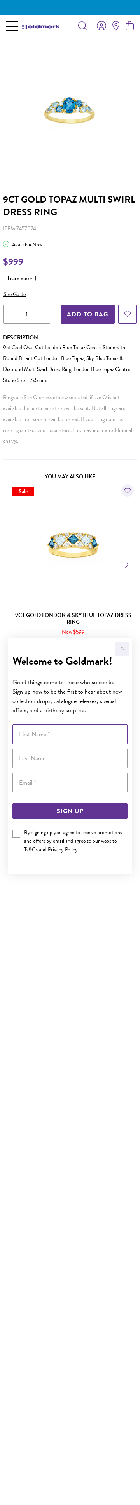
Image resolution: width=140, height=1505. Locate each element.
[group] (70, 7)
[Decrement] (9, 314)
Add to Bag (87, 314)
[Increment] (44, 314)
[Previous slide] (12, 564)
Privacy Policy (63, 849)
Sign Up (70, 811)
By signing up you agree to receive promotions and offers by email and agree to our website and (73, 841)
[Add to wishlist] (127, 314)
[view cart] (130, 26)
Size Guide (15, 294)
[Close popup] (122, 649)
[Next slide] (127, 564)
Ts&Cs (31, 849)
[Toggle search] (83, 26)
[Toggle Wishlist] (127, 490)
